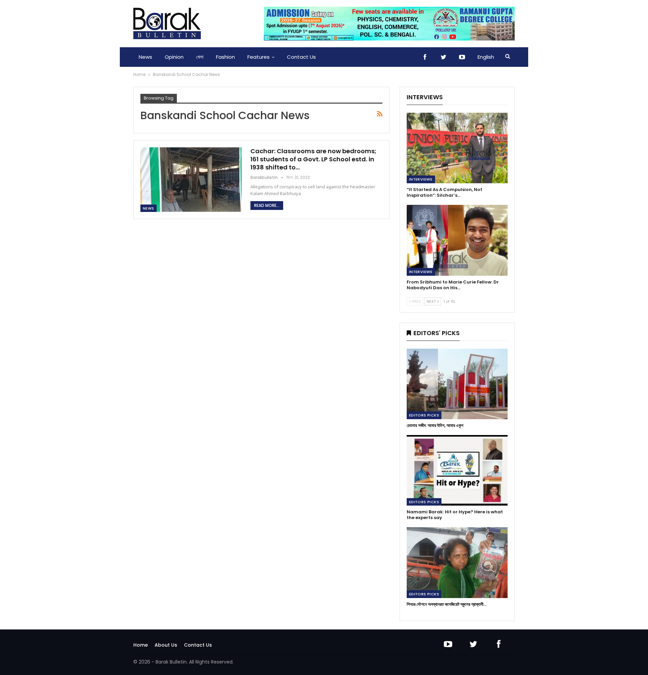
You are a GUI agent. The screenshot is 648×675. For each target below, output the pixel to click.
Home (140, 645)
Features (258, 56)
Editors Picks (424, 415)
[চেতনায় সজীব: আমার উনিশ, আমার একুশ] (457, 384)
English (486, 56)
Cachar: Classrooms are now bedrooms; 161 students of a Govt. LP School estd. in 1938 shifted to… (313, 159)
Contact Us (301, 56)
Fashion (225, 56)
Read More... (266, 205)
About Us (166, 645)
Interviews (421, 179)
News (145, 56)
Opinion (174, 56)
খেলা (200, 56)
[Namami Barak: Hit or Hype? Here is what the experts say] (457, 470)
